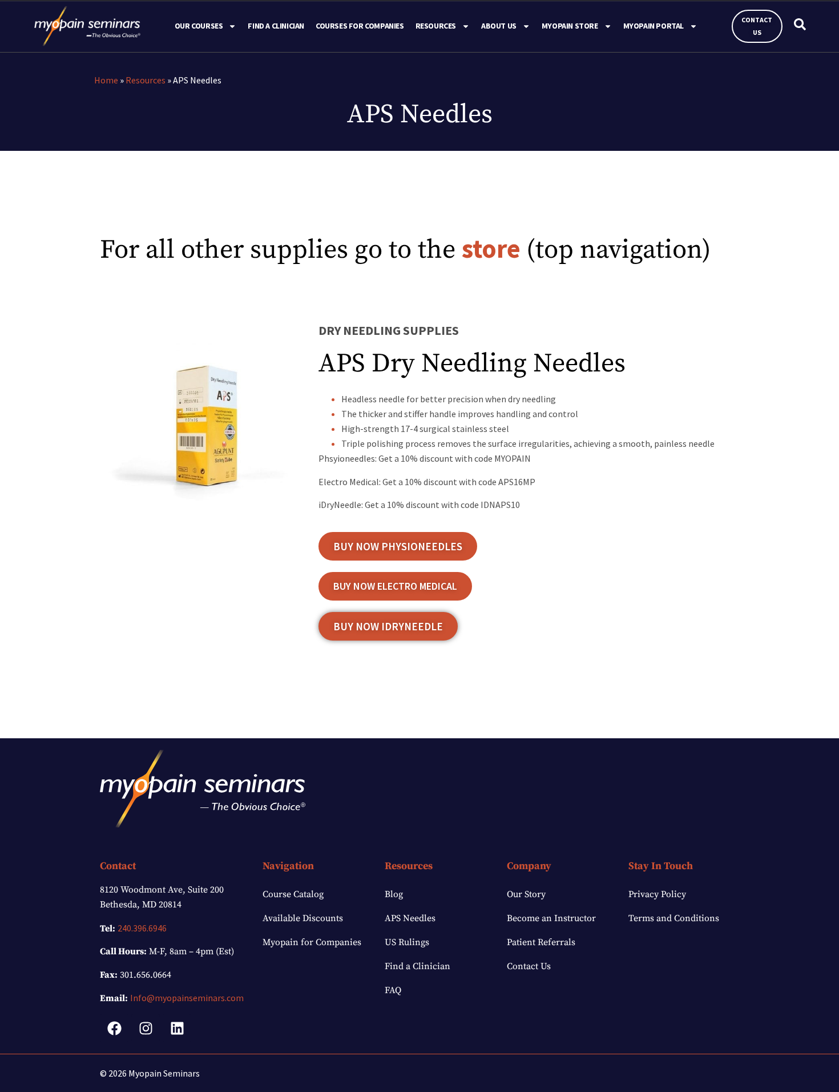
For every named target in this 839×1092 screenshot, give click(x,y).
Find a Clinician (276, 26)
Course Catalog (293, 894)
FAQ (393, 990)
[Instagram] (145, 1028)
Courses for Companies (360, 26)
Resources (146, 80)
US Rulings (407, 942)
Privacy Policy (657, 894)
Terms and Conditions (673, 918)
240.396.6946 (142, 928)
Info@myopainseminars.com (187, 997)
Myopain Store (570, 26)
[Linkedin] (177, 1028)
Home (106, 80)
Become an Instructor (551, 918)
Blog (394, 894)
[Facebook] (114, 1028)
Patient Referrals (541, 942)
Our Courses (199, 26)
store (491, 248)
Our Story (526, 894)
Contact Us (529, 966)
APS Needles (410, 918)
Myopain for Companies (312, 942)
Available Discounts (303, 918)
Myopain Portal (653, 26)
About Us (499, 26)
